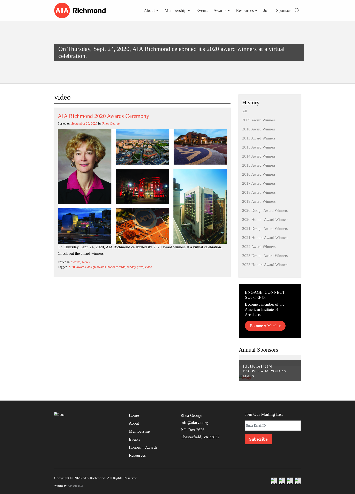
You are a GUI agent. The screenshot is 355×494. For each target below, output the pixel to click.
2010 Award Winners (258, 129)
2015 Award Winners (258, 165)
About (149, 10)
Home (134, 415)
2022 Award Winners (258, 246)
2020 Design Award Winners (265, 210)
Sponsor (283, 10)
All (244, 111)
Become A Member (265, 326)
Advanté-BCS (75, 485)
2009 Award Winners (258, 120)
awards (81, 267)
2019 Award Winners (258, 201)
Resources (245, 10)
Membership (176, 10)
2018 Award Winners (258, 192)
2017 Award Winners (258, 183)
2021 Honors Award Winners (265, 237)
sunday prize (135, 267)
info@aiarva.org (194, 422)
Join (267, 10)
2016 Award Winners (258, 174)
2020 (71, 267)
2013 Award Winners (258, 147)
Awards (219, 10)
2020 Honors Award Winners (265, 219)
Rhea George (111, 123)
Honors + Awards (143, 447)
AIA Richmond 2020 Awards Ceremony (103, 116)
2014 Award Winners (258, 156)
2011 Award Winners (258, 138)
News (86, 262)
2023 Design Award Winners (265, 255)
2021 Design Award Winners (265, 228)
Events (202, 10)
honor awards (116, 267)
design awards (96, 267)
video (148, 267)
